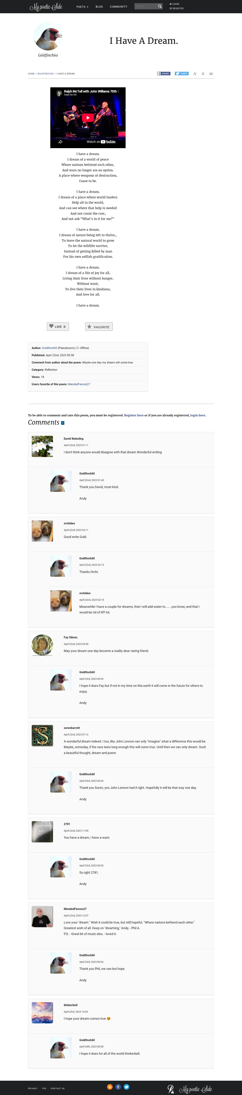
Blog (99, 6)
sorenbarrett (72, 728)
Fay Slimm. (71, 637)
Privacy (32, 1088)
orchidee (69, 523)
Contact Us (58, 1088)
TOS (44, 1088)
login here (197, 415)
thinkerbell (70, 1005)
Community (118, 6)
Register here (134, 415)
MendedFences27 (79, 384)
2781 (67, 824)
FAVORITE (101, 327)
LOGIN (175, 4)
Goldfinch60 (45, 73)
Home (31, 73)
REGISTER (178, 8)
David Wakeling (73, 438)
